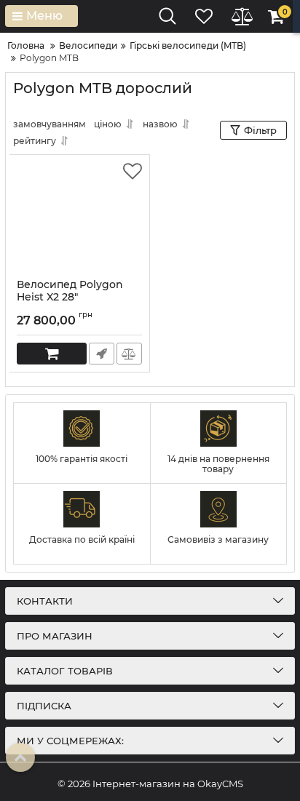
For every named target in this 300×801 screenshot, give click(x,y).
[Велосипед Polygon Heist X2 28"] (79, 216)
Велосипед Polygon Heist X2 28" (70, 297)
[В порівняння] (129, 353)
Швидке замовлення (101, 353)
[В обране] (132, 171)
